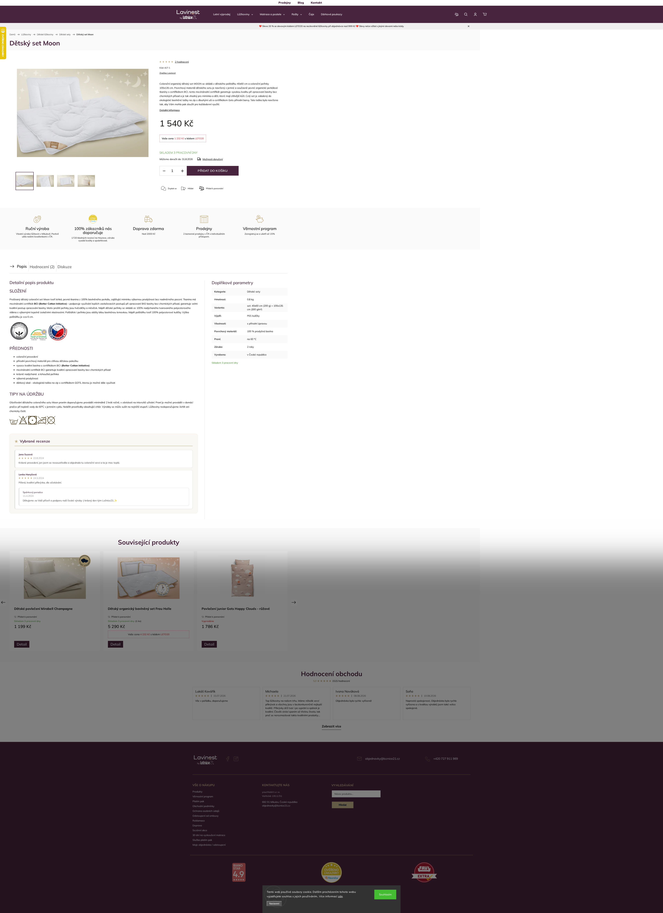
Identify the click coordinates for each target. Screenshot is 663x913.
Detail (44, 644)
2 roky (250, 346)
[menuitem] (284, 2)
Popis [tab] (22, 266)
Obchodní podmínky (203, 806)
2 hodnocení (182, 62)
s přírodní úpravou (257, 323)
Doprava (197, 825)
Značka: (168, 73)
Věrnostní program (203, 796)
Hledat (343, 804)
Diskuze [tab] (64, 266)
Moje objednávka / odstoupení (209, 844)
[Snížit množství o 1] (164, 170)
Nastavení (274, 903)
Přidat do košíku (213, 170)
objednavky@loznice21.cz (382, 758)
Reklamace (199, 820)
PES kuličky (253, 315)
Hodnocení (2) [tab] (42, 266)
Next (294, 602)
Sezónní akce (200, 830)
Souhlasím (385, 894)
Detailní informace (170, 110)
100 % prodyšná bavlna (260, 331)
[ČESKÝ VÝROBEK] (264, 578)
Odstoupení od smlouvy (205, 815)
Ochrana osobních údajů (206, 811)
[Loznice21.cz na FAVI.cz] (424, 872)
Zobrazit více (331, 726)
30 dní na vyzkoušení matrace (209, 835)
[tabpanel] (76, 601)
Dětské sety (253, 291)
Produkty (197, 791)
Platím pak (198, 801)
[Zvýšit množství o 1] (182, 170)
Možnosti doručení (213, 159)
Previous (3, 602)
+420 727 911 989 (445, 758)
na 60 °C (252, 339)
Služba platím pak (202, 840)
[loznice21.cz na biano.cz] (239, 873)
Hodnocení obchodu (331, 674)
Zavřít (259, 202)
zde (340, 896)
